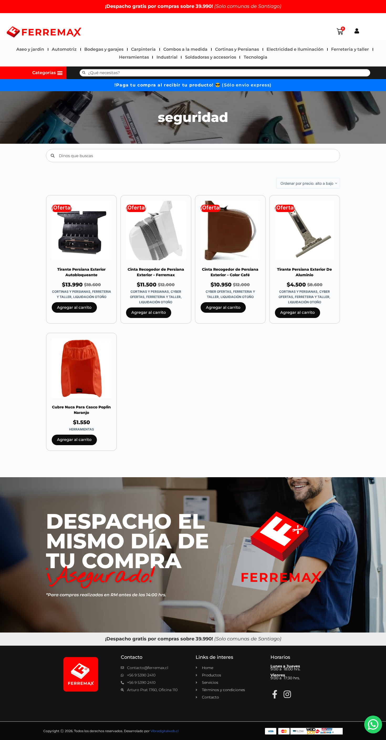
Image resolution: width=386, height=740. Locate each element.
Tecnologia (255, 57)
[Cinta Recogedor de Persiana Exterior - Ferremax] (155, 230)
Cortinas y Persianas (237, 49)
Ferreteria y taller (350, 49)
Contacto (131, 657)
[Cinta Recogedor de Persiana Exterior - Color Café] (230, 230)
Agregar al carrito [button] (74, 307)
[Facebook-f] (274, 694)
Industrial (167, 57)
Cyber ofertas (218, 292)
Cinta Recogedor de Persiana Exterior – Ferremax (156, 272)
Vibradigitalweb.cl (164, 731)
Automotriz (64, 49)
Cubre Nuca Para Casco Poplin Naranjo (81, 410)
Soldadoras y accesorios (210, 57)
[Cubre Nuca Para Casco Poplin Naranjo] (81, 368)
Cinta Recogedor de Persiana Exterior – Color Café (230, 272)
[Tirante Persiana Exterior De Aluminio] (304, 230)
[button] (60, 72)
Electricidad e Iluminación (295, 49)
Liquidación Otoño (89, 297)
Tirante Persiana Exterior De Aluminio (304, 272)
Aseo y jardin (30, 49)
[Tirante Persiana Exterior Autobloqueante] (81, 230)
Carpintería (143, 49)
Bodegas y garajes (103, 49)
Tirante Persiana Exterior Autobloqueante (81, 272)
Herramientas (134, 57)
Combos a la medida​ (185, 49)
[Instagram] (287, 694)
